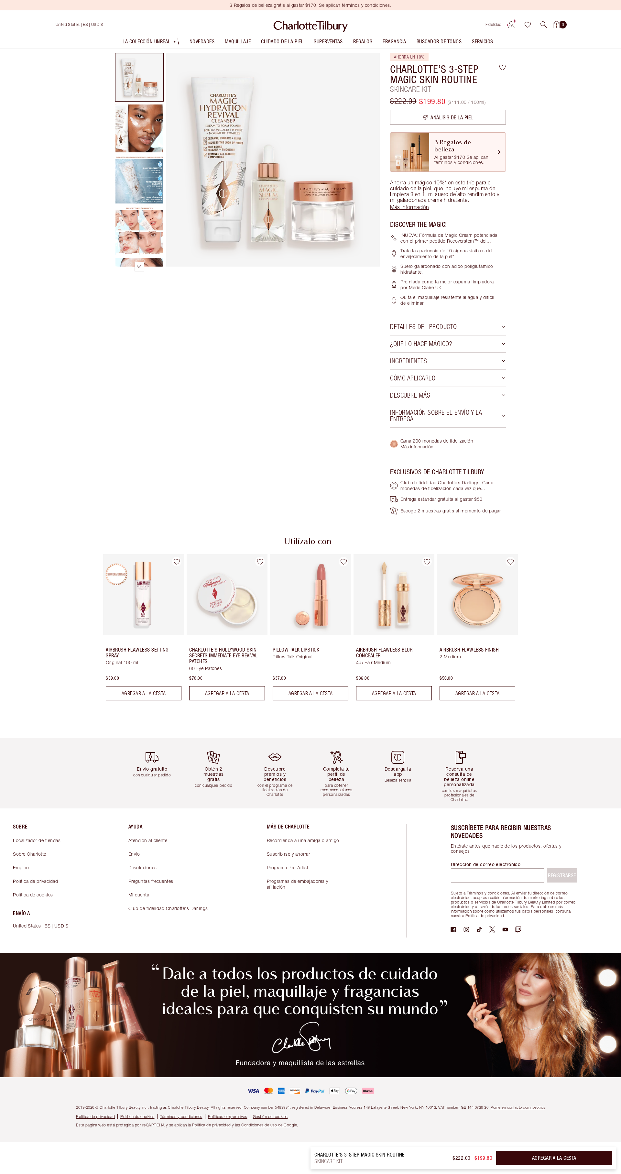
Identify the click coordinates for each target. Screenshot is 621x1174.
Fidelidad (493, 24)
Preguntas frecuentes (150, 881)
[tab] (139, 77)
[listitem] (151, 43)
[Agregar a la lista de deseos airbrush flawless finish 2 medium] (510, 561)
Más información (416, 446)
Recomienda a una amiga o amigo (303, 840)
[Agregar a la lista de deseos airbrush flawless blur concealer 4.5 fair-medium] (427, 561)
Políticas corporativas (227, 1116)
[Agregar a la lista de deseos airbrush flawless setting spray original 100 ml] (176, 561)
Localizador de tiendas (36, 840)
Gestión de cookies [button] (270, 1116)
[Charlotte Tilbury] (310, 25)
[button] (543, 24)
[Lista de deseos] (527, 24)
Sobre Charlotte (29, 854)
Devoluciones (142, 867)
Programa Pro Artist (288, 867)
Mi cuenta (138, 894)
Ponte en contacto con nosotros (518, 1107)
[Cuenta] (511, 24)
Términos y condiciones (181, 1116)
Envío (134, 854)
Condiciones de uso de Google (269, 1125)
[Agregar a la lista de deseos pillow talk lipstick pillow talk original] (343, 561)
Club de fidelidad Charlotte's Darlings (168, 908)
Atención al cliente (148, 840)
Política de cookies (33, 894)
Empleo (21, 867)
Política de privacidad (35, 881)
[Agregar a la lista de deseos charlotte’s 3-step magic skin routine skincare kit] (502, 67)
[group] (139, 630)
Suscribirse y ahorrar (288, 854)
